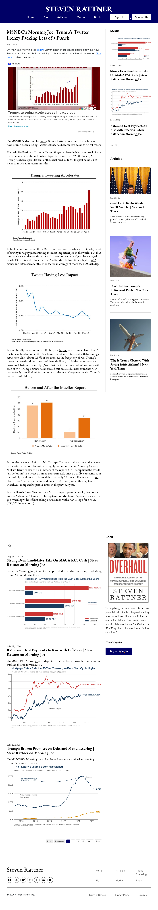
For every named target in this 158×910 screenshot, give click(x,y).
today (40, 49)
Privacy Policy (122, 895)
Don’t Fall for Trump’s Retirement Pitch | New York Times (129, 290)
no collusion (15, 473)
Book (97, 17)
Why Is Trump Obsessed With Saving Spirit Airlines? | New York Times (129, 364)
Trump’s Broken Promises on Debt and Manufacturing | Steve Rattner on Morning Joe (50, 750)
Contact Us (141, 17)
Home (30, 17)
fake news (22, 496)
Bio (46, 17)
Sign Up (119, 17)
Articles (62, 17)
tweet (55, 496)
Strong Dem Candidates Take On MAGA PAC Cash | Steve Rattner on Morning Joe (129, 75)
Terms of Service (97, 895)
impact (63, 350)
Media (81, 17)
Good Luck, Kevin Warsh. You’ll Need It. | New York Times (127, 207)
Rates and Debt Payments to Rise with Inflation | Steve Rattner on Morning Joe (128, 130)
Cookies (143, 895)
